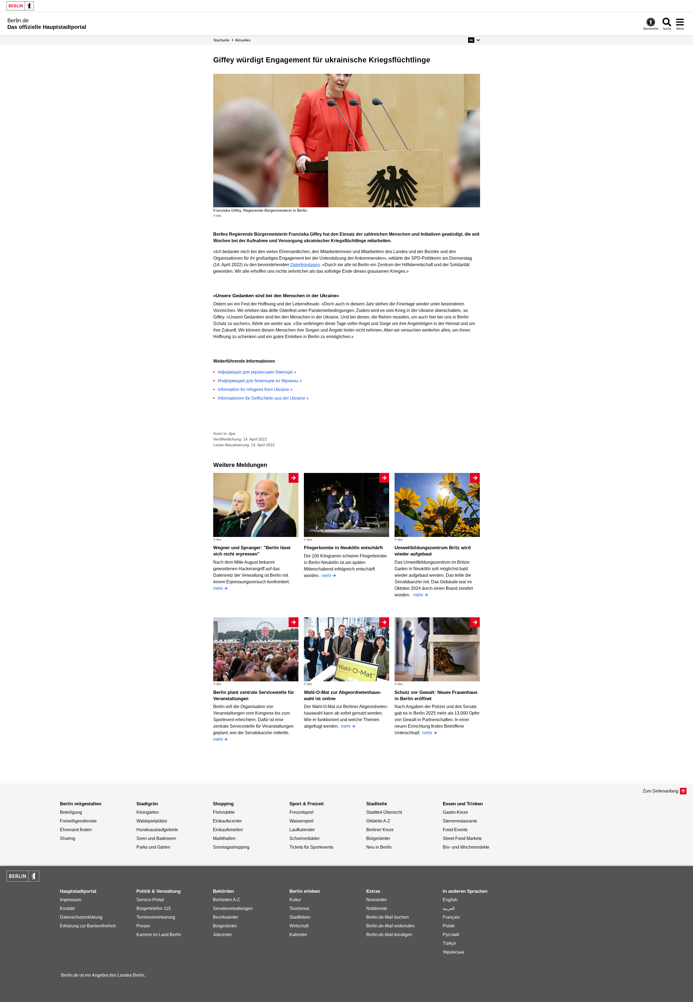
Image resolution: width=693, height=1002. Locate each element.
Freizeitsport (301, 812)
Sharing (67, 838)
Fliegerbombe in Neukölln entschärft (343, 547)
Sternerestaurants (460, 821)
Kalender (298, 934)
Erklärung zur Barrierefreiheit (87, 926)
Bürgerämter (378, 838)
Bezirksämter (225, 917)
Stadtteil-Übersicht (384, 812)
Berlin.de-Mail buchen (387, 917)
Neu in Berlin (379, 847)
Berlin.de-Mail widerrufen (390, 926)
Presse (143, 926)
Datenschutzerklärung (81, 917)
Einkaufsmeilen (228, 829)
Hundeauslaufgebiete (157, 829)
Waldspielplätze (151, 821)
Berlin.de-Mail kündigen (389, 934)
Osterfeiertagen (305, 264)
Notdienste (376, 908)
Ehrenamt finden (76, 829)
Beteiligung (71, 812)
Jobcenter (222, 934)
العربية (449, 908)
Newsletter (376, 899)
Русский (451, 934)
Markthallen (224, 838)
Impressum (70, 899)
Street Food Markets (462, 838)
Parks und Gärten (153, 847)
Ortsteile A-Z (378, 821)
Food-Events (455, 829)
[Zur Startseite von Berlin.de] (23, 880)
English (450, 899)
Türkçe (449, 943)
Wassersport (301, 821)
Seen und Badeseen (156, 838)
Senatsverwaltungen (233, 908)
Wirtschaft (299, 926)
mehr (218, 588)
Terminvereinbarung (155, 917)
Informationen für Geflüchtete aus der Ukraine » (263, 398)
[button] (474, 40)
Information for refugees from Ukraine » (255, 389)
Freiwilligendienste (78, 821)
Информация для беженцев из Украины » (260, 380)
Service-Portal (150, 899)
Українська (453, 952)
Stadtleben (299, 917)
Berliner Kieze (380, 829)
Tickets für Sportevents (311, 847)
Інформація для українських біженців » (257, 372)
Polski (449, 926)
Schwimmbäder (304, 838)
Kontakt (67, 908)
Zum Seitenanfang (660, 791)
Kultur (295, 899)
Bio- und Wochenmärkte (466, 847)
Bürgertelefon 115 (153, 908)
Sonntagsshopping (231, 847)
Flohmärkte (224, 812)
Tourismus (299, 908)
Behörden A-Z (226, 899)
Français (451, 917)
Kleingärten (147, 812)
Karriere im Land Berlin (158, 934)
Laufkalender (302, 829)
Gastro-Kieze (455, 812)
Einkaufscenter (227, 821)
